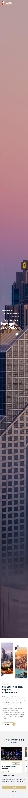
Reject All (14, 795)
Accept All (14, 787)
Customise (14, 791)
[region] (14, 785)
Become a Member (8, 334)
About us (6, 724)
